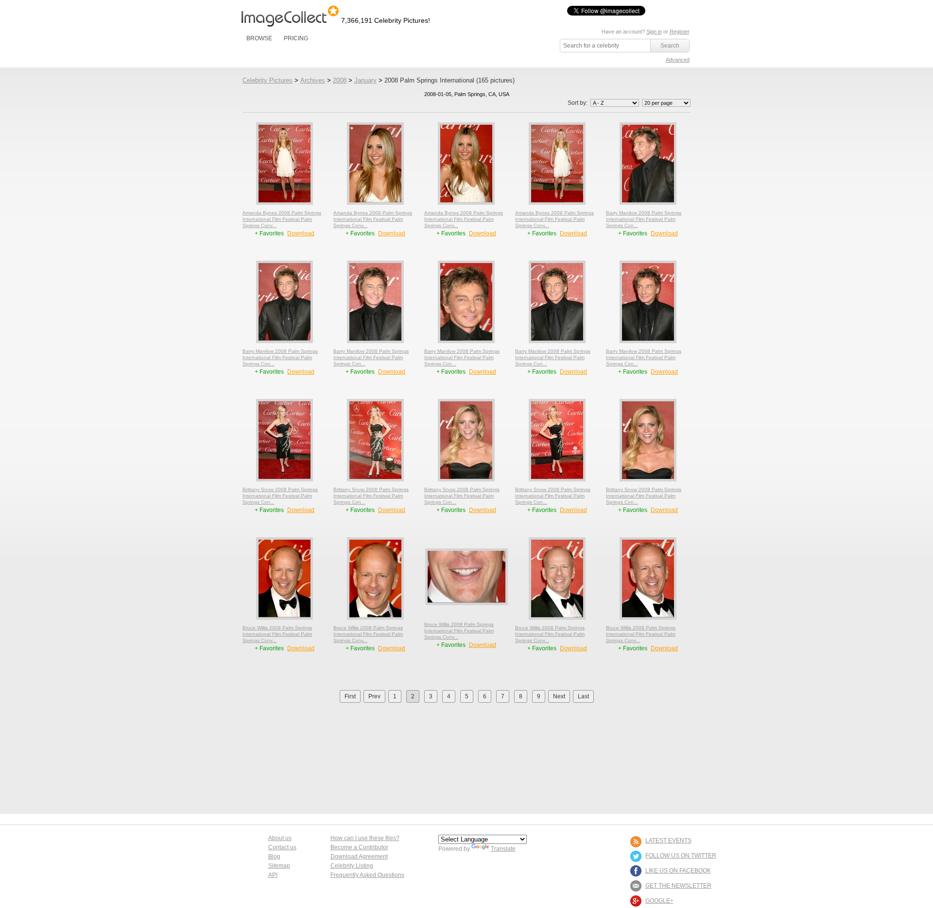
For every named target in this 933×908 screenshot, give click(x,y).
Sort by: (578, 102)
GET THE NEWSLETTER (678, 885)
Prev (374, 696)
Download (300, 233)
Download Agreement (359, 856)
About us (280, 838)
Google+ (659, 900)
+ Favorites (270, 233)
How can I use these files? (364, 838)
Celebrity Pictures (267, 80)
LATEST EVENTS (668, 840)
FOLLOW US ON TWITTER (680, 855)
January (365, 80)
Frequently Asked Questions (367, 875)
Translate (503, 848)
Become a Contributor (359, 847)
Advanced (678, 60)
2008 (339, 80)
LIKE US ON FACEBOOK (678, 870)
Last (583, 696)
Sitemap (279, 865)
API (272, 875)
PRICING (296, 38)
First (350, 696)
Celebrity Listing (351, 865)
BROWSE (259, 38)
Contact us (282, 847)
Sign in (654, 31)
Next (559, 696)
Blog (274, 856)
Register (680, 31)
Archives (312, 80)
